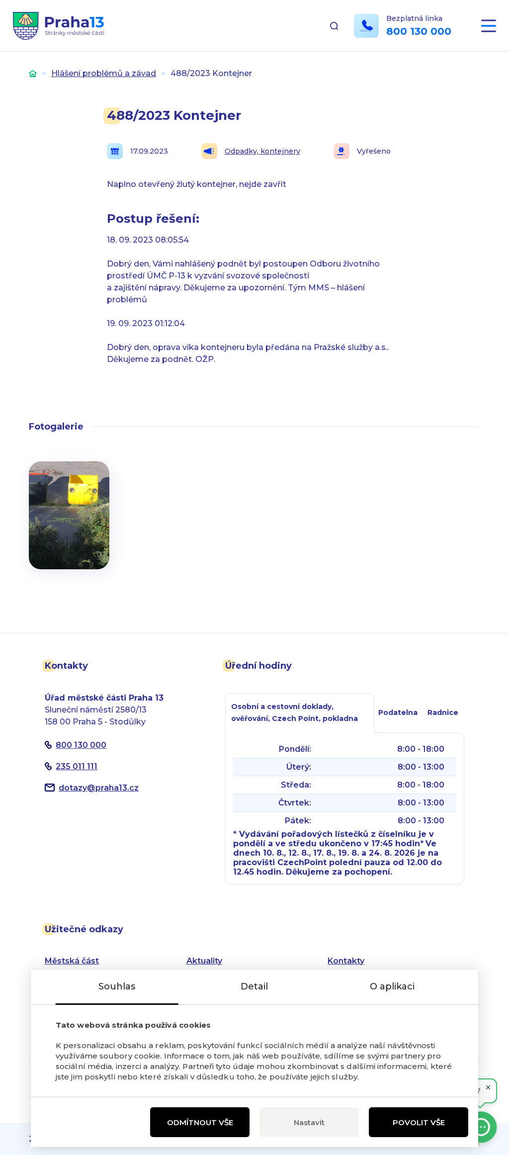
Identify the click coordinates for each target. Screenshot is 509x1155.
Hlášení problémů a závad (103, 73)
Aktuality (204, 961)
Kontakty (346, 961)
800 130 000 (418, 31)
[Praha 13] (58, 26)
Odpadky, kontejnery (262, 151)
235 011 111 (76, 766)
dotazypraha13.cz (99, 788)
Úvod (33, 73)
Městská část (72, 961)
